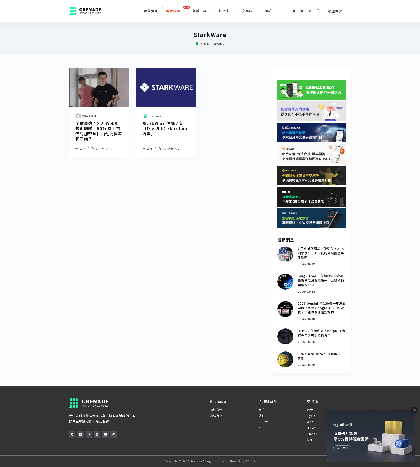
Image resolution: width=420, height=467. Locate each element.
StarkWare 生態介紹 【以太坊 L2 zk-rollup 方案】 (165, 128)
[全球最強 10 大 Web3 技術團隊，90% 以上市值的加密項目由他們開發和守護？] (99, 87)
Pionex (312, 434)
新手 (262, 409)
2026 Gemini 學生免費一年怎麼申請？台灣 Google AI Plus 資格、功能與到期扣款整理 (322, 308)
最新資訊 (151, 11)
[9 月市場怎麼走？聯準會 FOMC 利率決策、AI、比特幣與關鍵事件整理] (285, 254)
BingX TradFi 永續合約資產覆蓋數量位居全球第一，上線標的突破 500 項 (321, 280)
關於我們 (216, 409)
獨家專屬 (173, 11)
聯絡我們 (216, 416)
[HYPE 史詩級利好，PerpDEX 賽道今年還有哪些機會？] (285, 336)
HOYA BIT (314, 428)
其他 (310, 439)
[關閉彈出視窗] (414, 410)
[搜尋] (318, 11)
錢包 (262, 416)
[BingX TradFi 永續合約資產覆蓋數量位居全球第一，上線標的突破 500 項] (285, 282)
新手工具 (199, 11)
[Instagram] (294, 11)
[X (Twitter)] (80, 434)
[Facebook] (301, 11)
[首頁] (197, 43)
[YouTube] (97, 434)
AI (260, 428)
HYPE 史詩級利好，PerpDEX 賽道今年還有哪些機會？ (321, 332)
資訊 (83, 149)
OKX (310, 422)
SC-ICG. (250, 461)
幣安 (310, 409)
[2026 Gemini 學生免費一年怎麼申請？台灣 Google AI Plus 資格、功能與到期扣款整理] (285, 309)
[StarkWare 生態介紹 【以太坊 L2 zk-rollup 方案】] (166, 87)
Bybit (311, 416)
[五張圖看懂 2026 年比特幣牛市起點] (285, 359)
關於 (268, 11)
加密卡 (224, 11)
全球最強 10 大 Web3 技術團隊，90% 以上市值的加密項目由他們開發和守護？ (98, 130)
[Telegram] (309, 11)
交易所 (247, 11)
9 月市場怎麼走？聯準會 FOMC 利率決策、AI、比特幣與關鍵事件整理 (321, 253)
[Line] (113, 434)
